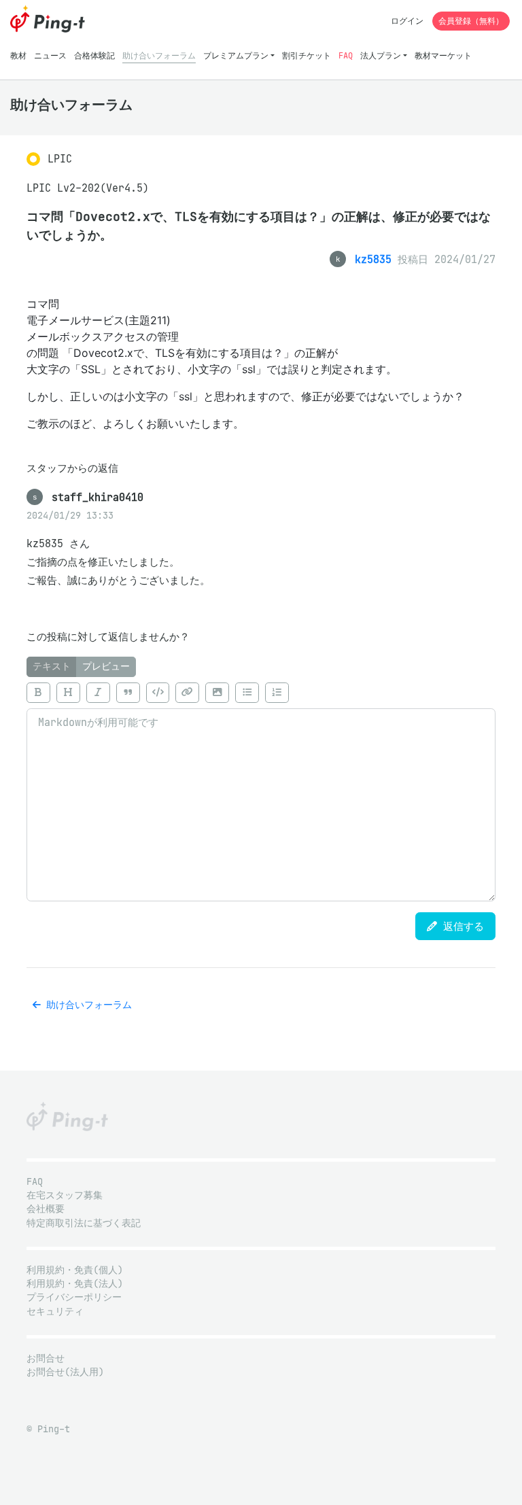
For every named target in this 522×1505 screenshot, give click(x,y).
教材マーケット (443, 55)
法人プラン (380, 55)
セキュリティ (55, 1311)
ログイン (407, 21)
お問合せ (46, 1358)
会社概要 (46, 1209)
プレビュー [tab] (106, 666)
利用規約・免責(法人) (75, 1284)
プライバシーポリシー (74, 1297)
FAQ (345, 55)
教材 (18, 55)
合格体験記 (94, 55)
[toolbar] (261, 692)
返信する (460, 926)
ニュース (50, 55)
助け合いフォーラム (159, 55)
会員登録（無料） (471, 21)
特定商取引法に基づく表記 (84, 1223)
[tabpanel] (261, 789)
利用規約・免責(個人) (75, 1270)
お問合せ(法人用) (65, 1372)
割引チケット (306, 55)
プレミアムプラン (235, 55)
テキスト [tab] (52, 666)
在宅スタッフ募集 (65, 1195)
